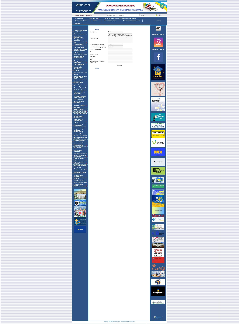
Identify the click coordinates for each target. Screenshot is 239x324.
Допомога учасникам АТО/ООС (80, 137)
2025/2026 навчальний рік (80, 41)
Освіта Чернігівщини (80, 90)
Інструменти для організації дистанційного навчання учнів (79, 131)
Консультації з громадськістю (78, 144)
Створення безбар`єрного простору (78, 82)
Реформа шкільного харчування (80, 61)
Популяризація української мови (131, 20)
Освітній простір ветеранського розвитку (79, 57)
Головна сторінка (79, 15)
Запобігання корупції (80, 111)
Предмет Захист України (79, 159)
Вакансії (95, 20)
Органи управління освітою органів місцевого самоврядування (120, 18)
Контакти (77, 23)
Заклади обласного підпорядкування (80, 166)
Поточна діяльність (80, 86)
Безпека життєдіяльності (79, 179)
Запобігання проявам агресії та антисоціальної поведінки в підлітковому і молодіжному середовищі (80, 118)
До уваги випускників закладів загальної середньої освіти (80, 51)
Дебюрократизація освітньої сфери (79, 141)
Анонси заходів (78, 109)
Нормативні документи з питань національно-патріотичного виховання (80, 173)
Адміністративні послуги (79, 162)
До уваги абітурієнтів (80, 135)
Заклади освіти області (80, 20)
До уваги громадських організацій (80, 31)
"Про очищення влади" (78, 184)
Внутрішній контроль (80, 54)
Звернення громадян (80, 169)
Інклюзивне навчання (80, 182)
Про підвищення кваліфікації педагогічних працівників (79, 66)
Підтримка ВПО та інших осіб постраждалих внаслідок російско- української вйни (80, 94)
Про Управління (79, 18)
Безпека (76, 70)
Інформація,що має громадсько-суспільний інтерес (80, 125)
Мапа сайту (89, 15)
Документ (119, 65)
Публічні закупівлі (79, 34)
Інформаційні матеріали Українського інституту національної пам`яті (80, 150)
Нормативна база (93, 18)
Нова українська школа (110, 20)
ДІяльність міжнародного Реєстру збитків (79, 37)
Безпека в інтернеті (80, 88)
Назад (97, 29)
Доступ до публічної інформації (80, 155)
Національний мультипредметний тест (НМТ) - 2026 (80, 46)
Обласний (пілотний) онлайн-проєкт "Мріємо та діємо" (80, 77)
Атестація (77, 107)
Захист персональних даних (80, 73)
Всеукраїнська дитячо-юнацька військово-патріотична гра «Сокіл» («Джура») (79, 102)
